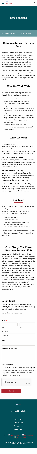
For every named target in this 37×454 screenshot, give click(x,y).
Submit (11, 391)
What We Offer (25, 33)
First (3, 327)
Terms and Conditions (18, 443)
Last (21, 327)
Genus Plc (18, 429)
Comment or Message (10, 348)
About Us (18, 419)
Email (4, 340)
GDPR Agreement (8, 364)
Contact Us (18, 426)
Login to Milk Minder (18, 411)
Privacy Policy (28, 442)
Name (4, 321)
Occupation (5, 332)
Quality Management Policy (13, 442)
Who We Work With (8, 33)
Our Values (18, 423)
